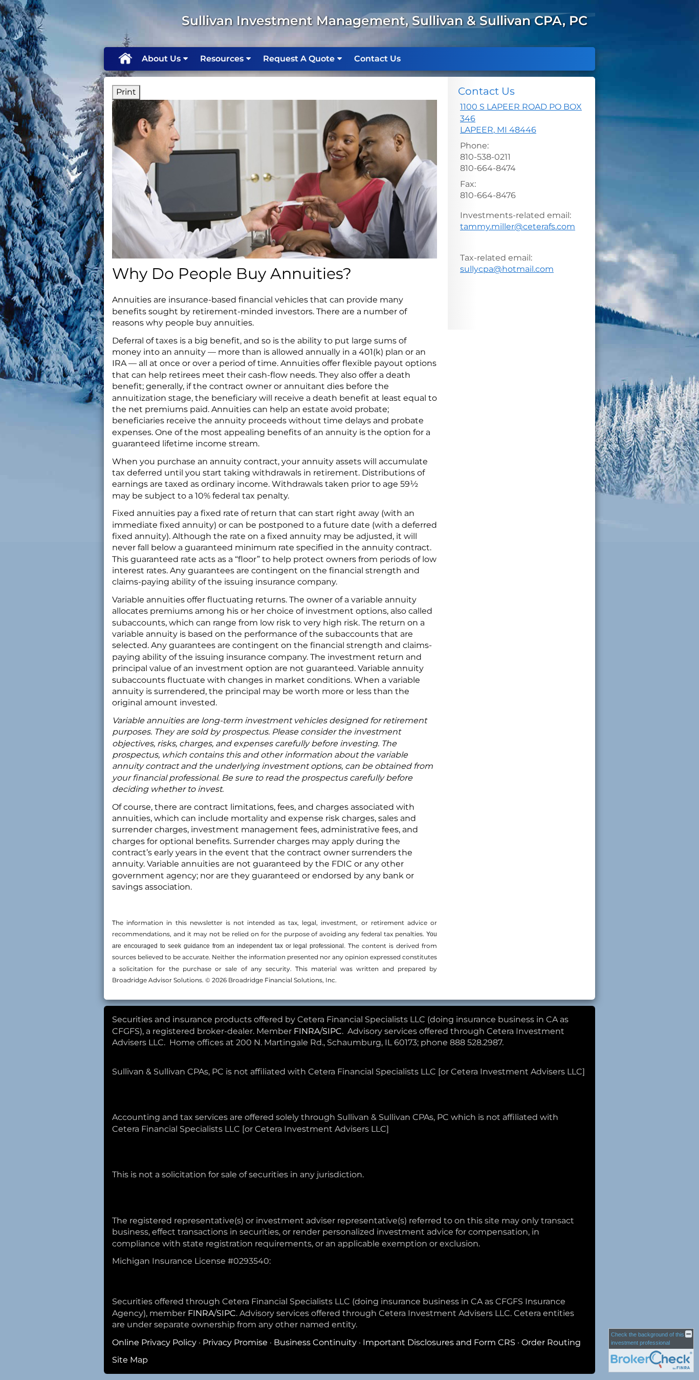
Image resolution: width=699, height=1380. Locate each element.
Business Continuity (315, 1342)
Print (126, 92)
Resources (222, 58)
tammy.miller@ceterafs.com (517, 226)
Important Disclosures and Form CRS (439, 1342)
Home (125, 59)
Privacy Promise (235, 1342)
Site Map (130, 1360)
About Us (161, 58)
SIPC (332, 1031)
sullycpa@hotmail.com (507, 269)
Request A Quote (299, 58)
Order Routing (551, 1342)
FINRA (307, 1031)
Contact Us (377, 58)
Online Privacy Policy (154, 1342)
